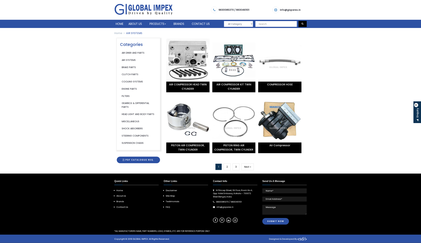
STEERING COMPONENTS (135, 135)
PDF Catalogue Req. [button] (139, 159)
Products (156, 24)
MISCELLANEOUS (130, 121)
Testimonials (172, 201)
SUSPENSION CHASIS (133, 143)
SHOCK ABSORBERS (132, 128)
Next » (247, 166)
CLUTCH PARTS (130, 74)
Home (119, 24)
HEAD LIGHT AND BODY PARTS (138, 114)
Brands (178, 24)
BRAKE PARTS (129, 67)
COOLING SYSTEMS (132, 81)
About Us (135, 24)
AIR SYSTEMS (129, 60)
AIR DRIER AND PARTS (133, 52)
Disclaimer (171, 190)
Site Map (170, 195)
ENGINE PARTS (129, 88)
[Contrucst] (144, 9)
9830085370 (226, 10)
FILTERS (126, 96)
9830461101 (242, 10)
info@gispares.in (290, 10)
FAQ (168, 207)
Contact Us (201, 24)
